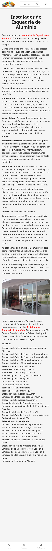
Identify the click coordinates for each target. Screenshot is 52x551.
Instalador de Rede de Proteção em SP (20, 412)
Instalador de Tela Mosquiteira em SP (20, 436)
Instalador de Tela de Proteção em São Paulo (23, 445)
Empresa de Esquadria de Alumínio (18, 461)
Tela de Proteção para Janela (15, 421)
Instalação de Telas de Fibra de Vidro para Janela (25, 357)
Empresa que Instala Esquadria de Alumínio (23, 396)
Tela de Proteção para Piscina (16, 387)
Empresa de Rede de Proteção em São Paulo (23, 451)
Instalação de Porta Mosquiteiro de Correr (22, 360)
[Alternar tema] (45, 4)
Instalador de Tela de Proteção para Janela (22, 403)
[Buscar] (38, 4)
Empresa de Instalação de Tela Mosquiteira (22, 430)
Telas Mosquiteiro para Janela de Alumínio (22, 375)
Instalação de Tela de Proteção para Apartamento (25, 415)
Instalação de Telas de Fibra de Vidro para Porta (25, 354)
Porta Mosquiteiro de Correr (15, 384)
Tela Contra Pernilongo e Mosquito (18, 366)
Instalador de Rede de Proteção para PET (21, 427)
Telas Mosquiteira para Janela (16, 378)
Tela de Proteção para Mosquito (17, 390)
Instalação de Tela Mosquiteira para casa (21, 433)
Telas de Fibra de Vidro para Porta (18, 369)
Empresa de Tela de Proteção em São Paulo (22, 448)
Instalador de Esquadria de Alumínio (19, 393)
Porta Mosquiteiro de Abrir (15, 381)
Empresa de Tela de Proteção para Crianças (22, 424)
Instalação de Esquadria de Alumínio (19, 400)
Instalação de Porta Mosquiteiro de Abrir (21, 363)
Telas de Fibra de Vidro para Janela (18, 372)
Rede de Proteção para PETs (15, 418)
